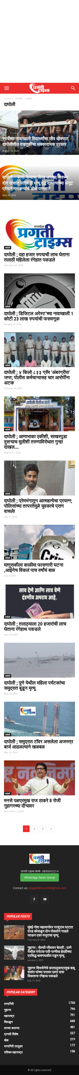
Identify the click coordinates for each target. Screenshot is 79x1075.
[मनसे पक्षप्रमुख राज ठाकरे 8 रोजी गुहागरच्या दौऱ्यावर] (39, 777)
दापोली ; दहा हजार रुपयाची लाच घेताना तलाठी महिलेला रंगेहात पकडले (36, 257)
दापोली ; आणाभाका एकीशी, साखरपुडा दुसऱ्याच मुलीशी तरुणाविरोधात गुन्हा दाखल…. (35, 442)
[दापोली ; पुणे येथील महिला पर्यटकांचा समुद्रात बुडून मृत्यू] (39, 660)
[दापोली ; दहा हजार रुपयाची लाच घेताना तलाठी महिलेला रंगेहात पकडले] (39, 231)
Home (7, 98)
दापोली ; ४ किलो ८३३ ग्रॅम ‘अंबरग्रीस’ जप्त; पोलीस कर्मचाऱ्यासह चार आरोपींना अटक (37, 378)
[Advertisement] (39, 41)
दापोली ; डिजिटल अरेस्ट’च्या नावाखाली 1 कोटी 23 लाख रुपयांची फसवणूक (38, 316)
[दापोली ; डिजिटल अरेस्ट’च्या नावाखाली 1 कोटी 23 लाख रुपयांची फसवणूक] (39, 290)
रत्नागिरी (18, 98)
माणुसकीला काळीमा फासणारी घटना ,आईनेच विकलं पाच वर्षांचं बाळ (33, 567)
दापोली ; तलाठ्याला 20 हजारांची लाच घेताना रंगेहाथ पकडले (35, 626)
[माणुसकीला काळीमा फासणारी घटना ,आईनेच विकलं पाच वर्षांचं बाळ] (39, 542)
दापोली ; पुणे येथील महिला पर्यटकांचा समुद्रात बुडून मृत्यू (34, 685)
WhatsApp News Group (39, 877)
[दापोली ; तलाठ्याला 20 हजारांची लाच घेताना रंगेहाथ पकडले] (39, 601)
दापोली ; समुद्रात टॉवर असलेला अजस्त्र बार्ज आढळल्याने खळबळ (38, 744)
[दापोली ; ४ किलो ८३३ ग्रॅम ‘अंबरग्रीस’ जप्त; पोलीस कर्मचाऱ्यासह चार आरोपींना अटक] (39, 349)
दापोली (7, 247)
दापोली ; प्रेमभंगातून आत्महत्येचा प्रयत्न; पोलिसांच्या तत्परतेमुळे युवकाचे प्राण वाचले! (38, 506)
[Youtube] (45, 899)
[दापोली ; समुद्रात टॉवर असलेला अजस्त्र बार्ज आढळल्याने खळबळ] (39, 719)
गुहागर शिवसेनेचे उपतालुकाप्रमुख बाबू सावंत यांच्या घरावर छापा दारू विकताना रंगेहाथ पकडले (51, 972)
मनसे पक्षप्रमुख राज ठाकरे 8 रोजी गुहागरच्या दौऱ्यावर (32, 803)
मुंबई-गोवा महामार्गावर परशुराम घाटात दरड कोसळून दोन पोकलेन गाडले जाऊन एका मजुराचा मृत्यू (50, 931)
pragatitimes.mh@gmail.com (47, 888)
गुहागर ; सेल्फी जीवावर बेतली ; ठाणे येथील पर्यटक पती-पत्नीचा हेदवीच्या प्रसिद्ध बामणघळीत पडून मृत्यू (50, 951)
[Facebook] (34, 899)
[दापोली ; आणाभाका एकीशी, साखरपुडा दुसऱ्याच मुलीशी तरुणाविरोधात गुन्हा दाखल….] (39, 413)
